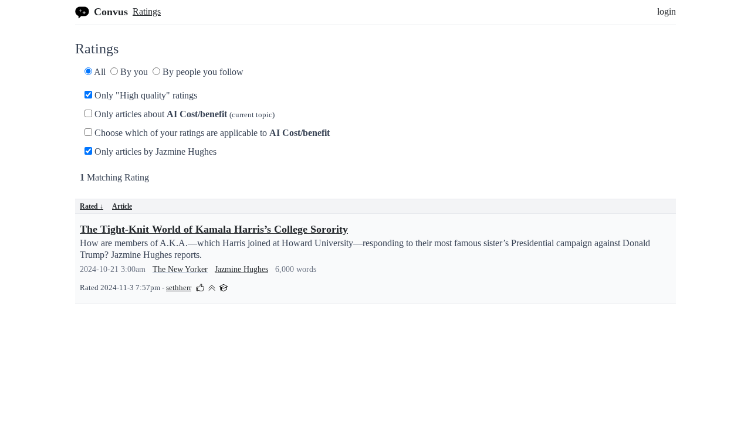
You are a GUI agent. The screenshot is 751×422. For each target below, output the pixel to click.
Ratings (147, 11)
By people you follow (201, 72)
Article (122, 206)
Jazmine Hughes (241, 269)
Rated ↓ (91, 206)
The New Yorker (180, 269)
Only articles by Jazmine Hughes (154, 151)
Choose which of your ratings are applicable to (211, 133)
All (99, 72)
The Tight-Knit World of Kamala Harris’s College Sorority (214, 229)
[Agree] (200, 287)
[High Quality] (211, 287)
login (666, 11)
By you (133, 72)
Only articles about (183, 114)
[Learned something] (223, 287)
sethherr (178, 288)
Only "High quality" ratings (144, 95)
